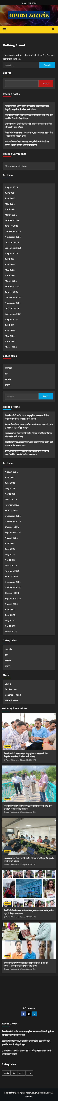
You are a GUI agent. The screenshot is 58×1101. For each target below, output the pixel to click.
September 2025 (13, 248)
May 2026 (10, 203)
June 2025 (10, 264)
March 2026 (11, 215)
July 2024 (9, 325)
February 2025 (12, 286)
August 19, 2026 (27, 917)
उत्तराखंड (8, 368)
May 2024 (10, 336)
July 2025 (9, 259)
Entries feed (11, 689)
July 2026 (9, 192)
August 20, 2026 (27, 812)
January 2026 (11, 226)
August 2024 (11, 319)
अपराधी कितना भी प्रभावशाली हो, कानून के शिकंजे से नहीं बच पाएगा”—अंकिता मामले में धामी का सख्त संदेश (27, 143)
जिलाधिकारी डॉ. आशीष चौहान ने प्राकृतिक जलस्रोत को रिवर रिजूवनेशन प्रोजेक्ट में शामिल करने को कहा (27, 108)
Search (7, 72)
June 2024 (10, 330)
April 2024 (10, 341)
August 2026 (11, 187)
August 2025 (11, 253)
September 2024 (13, 314)
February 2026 (12, 220)
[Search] (53, 29)
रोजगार (7, 385)
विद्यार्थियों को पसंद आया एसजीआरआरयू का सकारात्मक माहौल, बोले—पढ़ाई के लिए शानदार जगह (29, 134)
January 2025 (11, 292)
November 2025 (13, 237)
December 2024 (13, 297)
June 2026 (10, 198)
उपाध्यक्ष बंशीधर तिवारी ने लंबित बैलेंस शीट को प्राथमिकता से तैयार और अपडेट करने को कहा (28, 125)
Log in (8, 683)
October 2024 (12, 308)
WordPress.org (12, 700)
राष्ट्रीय (8, 379)
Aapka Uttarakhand (12, 760)
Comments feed (13, 694)
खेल (6, 373)
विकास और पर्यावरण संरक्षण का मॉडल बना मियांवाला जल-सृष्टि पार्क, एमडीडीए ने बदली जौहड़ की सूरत (29, 116)
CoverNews (42, 1092)
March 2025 (11, 281)
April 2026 (10, 209)
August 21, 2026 (27, 760)
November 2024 (13, 303)
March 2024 (11, 347)
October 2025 (12, 242)
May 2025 (10, 270)
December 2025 (13, 231)
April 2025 (10, 275)
